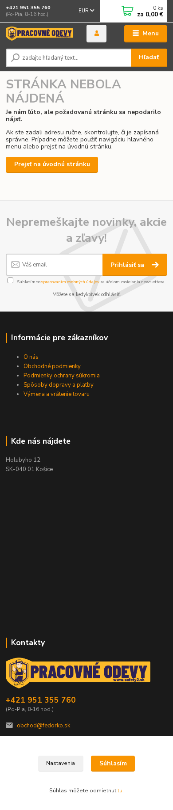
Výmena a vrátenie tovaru (57, 394)
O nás (31, 357)
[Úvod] (39, 34)
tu (120, 790)
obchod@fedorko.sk (43, 726)
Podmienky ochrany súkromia (62, 376)
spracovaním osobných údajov (70, 282)
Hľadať (149, 57)
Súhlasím (113, 763)
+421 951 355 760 (28, 7)
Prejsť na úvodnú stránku (52, 164)
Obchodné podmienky (52, 366)
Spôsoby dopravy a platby (59, 385)
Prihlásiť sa (128, 265)
